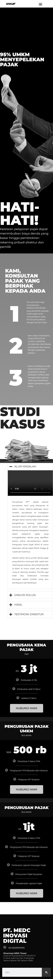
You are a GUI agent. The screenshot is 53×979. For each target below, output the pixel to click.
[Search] (46, 972)
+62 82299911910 (16, 947)
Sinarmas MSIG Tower (15, 953)
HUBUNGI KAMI (26, 708)
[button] (40, 4)
